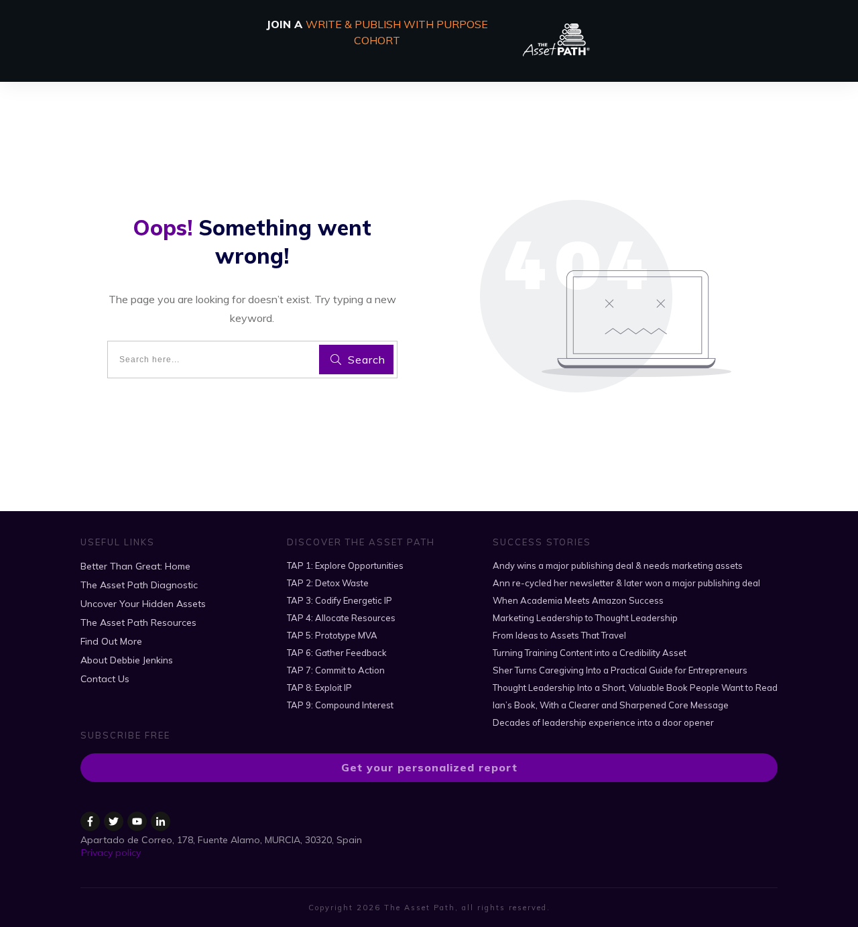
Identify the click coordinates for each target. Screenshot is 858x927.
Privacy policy (111, 853)
